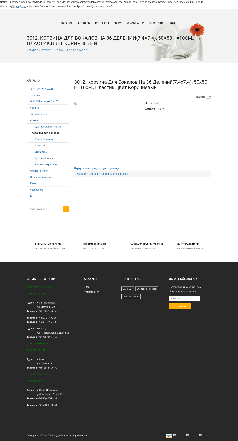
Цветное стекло (131, 296)
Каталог (67, 23)
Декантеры (41, 152)
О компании (135, 23)
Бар (32, 196)
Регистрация (91, 291)
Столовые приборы (40, 177)
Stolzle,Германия (44, 139)
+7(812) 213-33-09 (47, 317)
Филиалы (83, 23)
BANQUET (127, 289)
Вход (171, 23)
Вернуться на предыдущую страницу (96, 168)
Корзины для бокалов (71, 50)
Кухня (33, 183)
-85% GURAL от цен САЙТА (44, 101)
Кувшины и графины (46, 164)
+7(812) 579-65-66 (47, 322)
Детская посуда (38, 114)
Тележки (35, 95)
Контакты (102, 23)
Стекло (46, 50)
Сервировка (36, 189)
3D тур (118, 23)
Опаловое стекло (39, 171)
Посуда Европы (60, 435)
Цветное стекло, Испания (48, 126)
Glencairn (40, 145)
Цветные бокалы (44, 158)
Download (156, 23)
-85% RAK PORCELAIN (41, 89)
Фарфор (34, 107)
